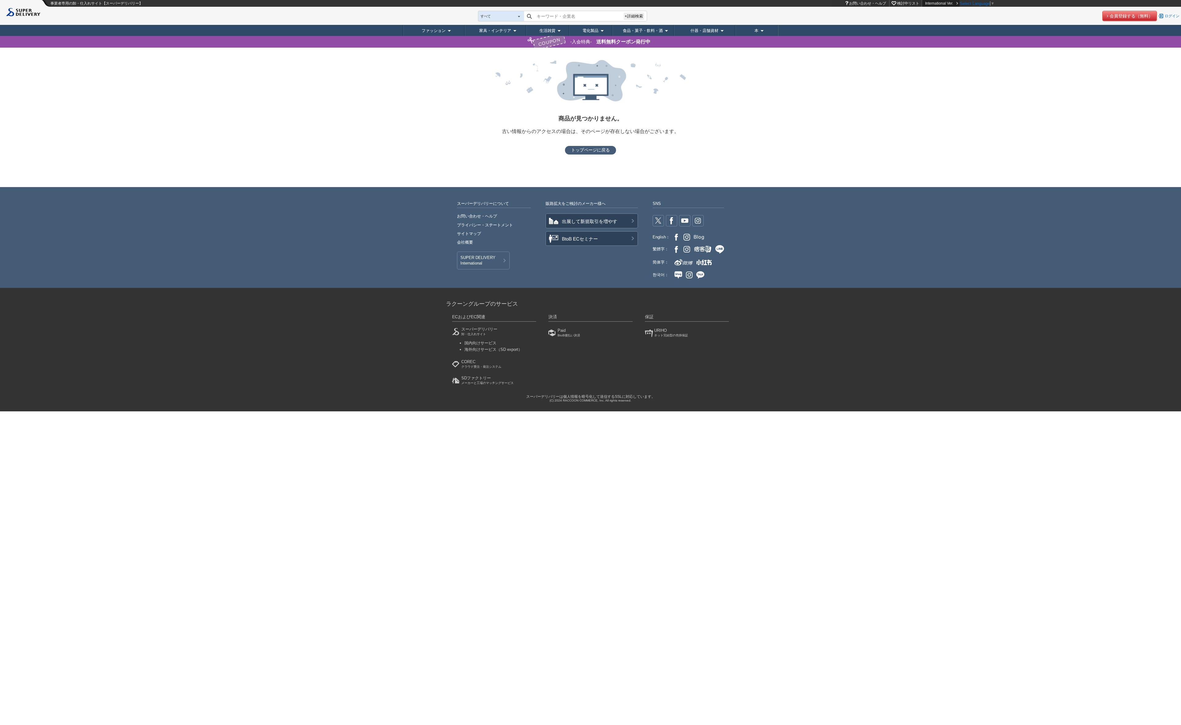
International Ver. (939, 3)
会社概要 (465, 242)
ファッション (434, 30)
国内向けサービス (480, 343)
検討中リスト (908, 3)
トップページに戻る (590, 149)
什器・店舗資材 (704, 30)
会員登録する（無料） (1131, 16)
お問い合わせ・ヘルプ (867, 3)
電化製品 (590, 30)
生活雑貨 (547, 30)
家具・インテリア (495, 30)
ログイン (1172, 16)
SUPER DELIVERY (477, 260)
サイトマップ (469, 233)
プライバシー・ (485, 225)
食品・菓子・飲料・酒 (643, 30)
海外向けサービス (493, 349)
